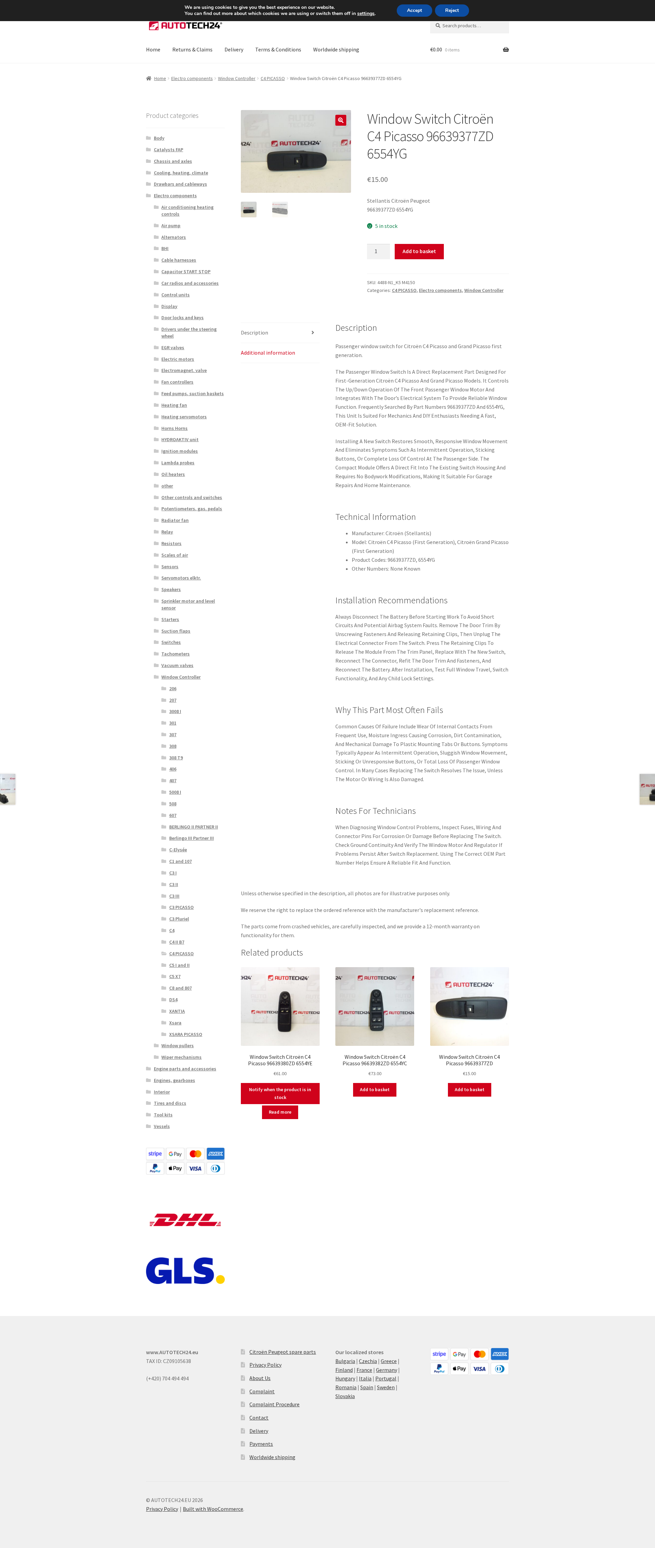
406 (172, 769)
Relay (167, 532)
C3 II (173, 884)
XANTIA (177, 1011)
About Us (260, 1378)
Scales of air (174, 555)
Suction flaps (175, 631)
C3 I (173, 873)
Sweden (386, 1387)
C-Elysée (178, 850)
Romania (345, 1387)
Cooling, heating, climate (181, 173)
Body (159, 138)
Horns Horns (174, 428)
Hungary (345, 1378)
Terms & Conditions (278, 49)
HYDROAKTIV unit (180, 439)
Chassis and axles (173, 161)
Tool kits (163, 1115)
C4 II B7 (176, 942)
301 (172, 723)
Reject (452, 10)
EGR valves (172, 347)
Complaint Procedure (274, 1404)
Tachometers (175, 654)
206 (172, 688)
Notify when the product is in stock (280, 1093)
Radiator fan (175, 520)
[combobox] (469, 25)
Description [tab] (254, 332)
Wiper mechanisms (181, 1057)
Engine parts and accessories (185, 1069)
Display (169, 306)
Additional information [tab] (268, 352)
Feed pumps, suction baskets (192, 393)
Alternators (173, 237)
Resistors (171, 543)
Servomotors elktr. (181, 578)
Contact (258, 1417)
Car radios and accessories (190, 283)
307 (172, 734)
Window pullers (177, 1045)
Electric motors (177, 359)
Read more (280, 1112)
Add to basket (419, 251)
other (167, 486)
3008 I (175, 711)
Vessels (162, 1126)
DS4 (173, 999)
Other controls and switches (191, 497)
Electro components (192, 78)
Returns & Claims (192, 49)
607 (172, 815)
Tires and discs (170, 1103)
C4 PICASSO (273, 78)
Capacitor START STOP (185, 271)
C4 (171, 930)
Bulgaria (345, 1361)
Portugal (385, 1378)
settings (366, 14)
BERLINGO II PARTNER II (193, 827)
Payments (261, 1443)
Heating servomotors (184, 417)
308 (172, 746)
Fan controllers (177, 382)
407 (172, 780)
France (364, 1369)
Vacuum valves (177, 665)
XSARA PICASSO (185, 1034)
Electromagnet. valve (184, 370)
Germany (386, 1369)
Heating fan (174, 405)
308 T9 (176, 758)
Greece (389, 1361)
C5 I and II (179, 965)
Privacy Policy (265, 1364)
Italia (365, 1378)
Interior (162, 1092)
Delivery (233, 49)
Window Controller (237, 78)
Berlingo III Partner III (191, 838)
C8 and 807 (180, 988)
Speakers (171, 589)
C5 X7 (174, 976)
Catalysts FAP (168, 149)
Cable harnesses (178, 260)
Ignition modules (179, 451)
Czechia (368, 1361)
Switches (171, 642)
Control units (175, 295)
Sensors (169, 566)
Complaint (262, 1391)
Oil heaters (173, 474)
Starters (170, 619)
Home (153, 49)
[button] (340, 120)
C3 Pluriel (179, 919)
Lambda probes (177, 463)
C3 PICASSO (181, 907)
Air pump (170, 225)
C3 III (174, 896)
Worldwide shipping (336, 49)
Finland (344, 1369)
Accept (414, 10)
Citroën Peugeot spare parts (282, 1351)
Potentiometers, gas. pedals (191, 509)
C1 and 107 (180, 861)
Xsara (175, 1023)
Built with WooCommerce (213, 1508)
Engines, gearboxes (174, 1080)
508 (172, 804)
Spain (366, 1387)
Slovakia (345, 1396)
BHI (165, 248)
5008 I (175, 792)
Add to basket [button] (375, 1089)
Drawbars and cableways (180, 184)
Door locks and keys (182, 317)
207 (172, 700)
